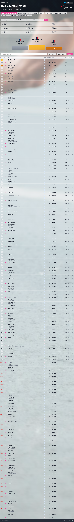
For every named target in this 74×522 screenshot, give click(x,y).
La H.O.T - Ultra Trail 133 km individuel (9, 13)
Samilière (40, 19)
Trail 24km (36, 13)
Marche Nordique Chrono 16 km (60, 13)
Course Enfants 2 (13, 15)
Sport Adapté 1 (21, 15)
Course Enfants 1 (5, 15)
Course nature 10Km (49, 13)
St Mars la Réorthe (19, 19)
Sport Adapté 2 (28, 15)
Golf (34, 19)
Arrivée (46, 19)
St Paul (4, 19)
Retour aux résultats (5, 2)
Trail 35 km (30, 13)
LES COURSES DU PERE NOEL (67, 520)
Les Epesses (28, 19)
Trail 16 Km (41, 13)
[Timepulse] (66, 7)
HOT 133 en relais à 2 (22, 13)
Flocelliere (10, 19)
